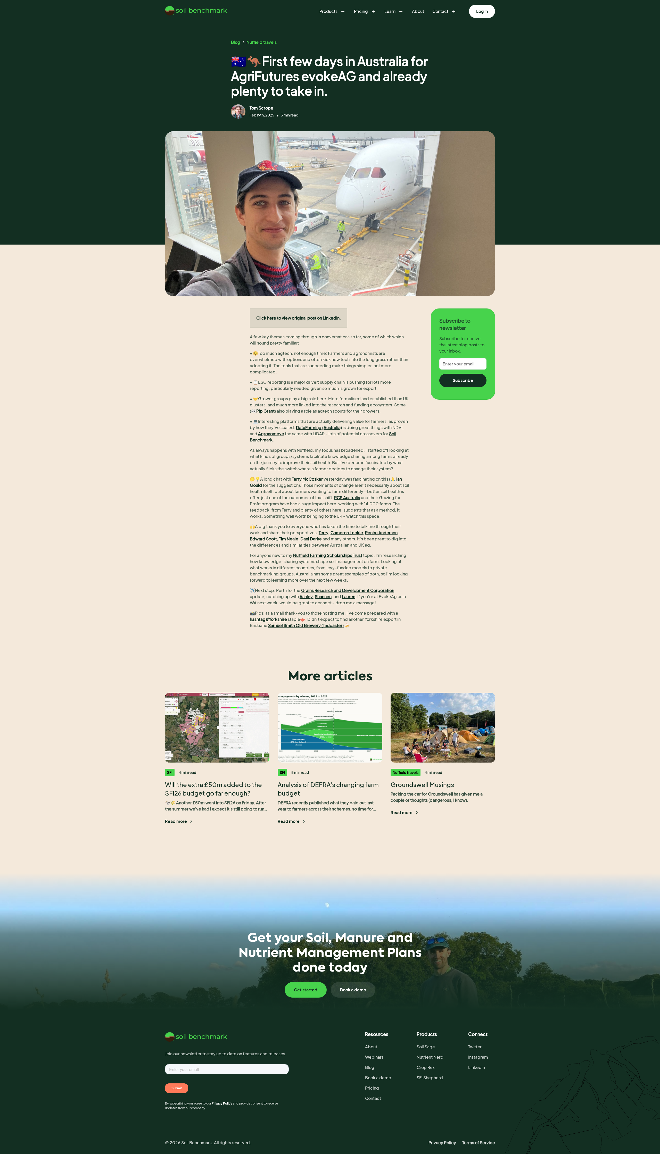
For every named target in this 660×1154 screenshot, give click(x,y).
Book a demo (353, 989)
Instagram (478, 1057)
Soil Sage (426, 1046)
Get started (305, 989)
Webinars (374, 1057)
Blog (369, 1067)
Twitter (475, 1046)
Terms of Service (478, 1142)
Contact (373, 1098)
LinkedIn (476, 1067)
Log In (482, 11)
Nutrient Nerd (430, 1057)
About (418, 11)
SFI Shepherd (430, 1077)
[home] (198, 11)
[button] (332, 11)
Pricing (372, 1088)
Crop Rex (426, 1067)
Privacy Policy (442, 1142)
